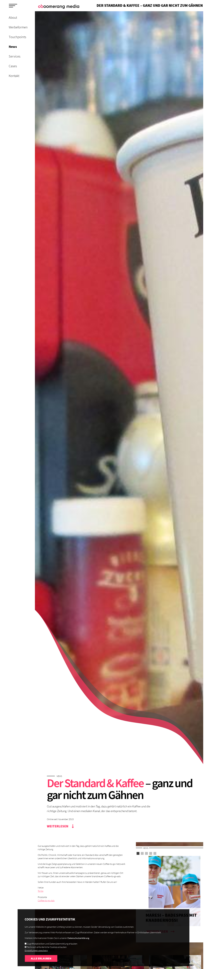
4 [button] (150, 853)
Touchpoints (17, 37)
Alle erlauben (41, 958)
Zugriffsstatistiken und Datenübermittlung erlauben (52, 943)
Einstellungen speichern (36, 950)
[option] (169, 897)
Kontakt (14, 76)
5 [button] (154, 853)
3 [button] (146, 853)
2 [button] (142, 853)
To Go (40, 891)
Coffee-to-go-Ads (46, 900)
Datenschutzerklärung (78, 938)
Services (14, 56)
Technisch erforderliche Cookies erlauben (47, 947)
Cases (13, 66)
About (13, 17)
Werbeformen (18, 27)
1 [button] (138, 853)
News (13, 46)
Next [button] (150, 897)
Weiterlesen (57, 826)
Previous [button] (133, 897)
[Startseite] (59, 6)
